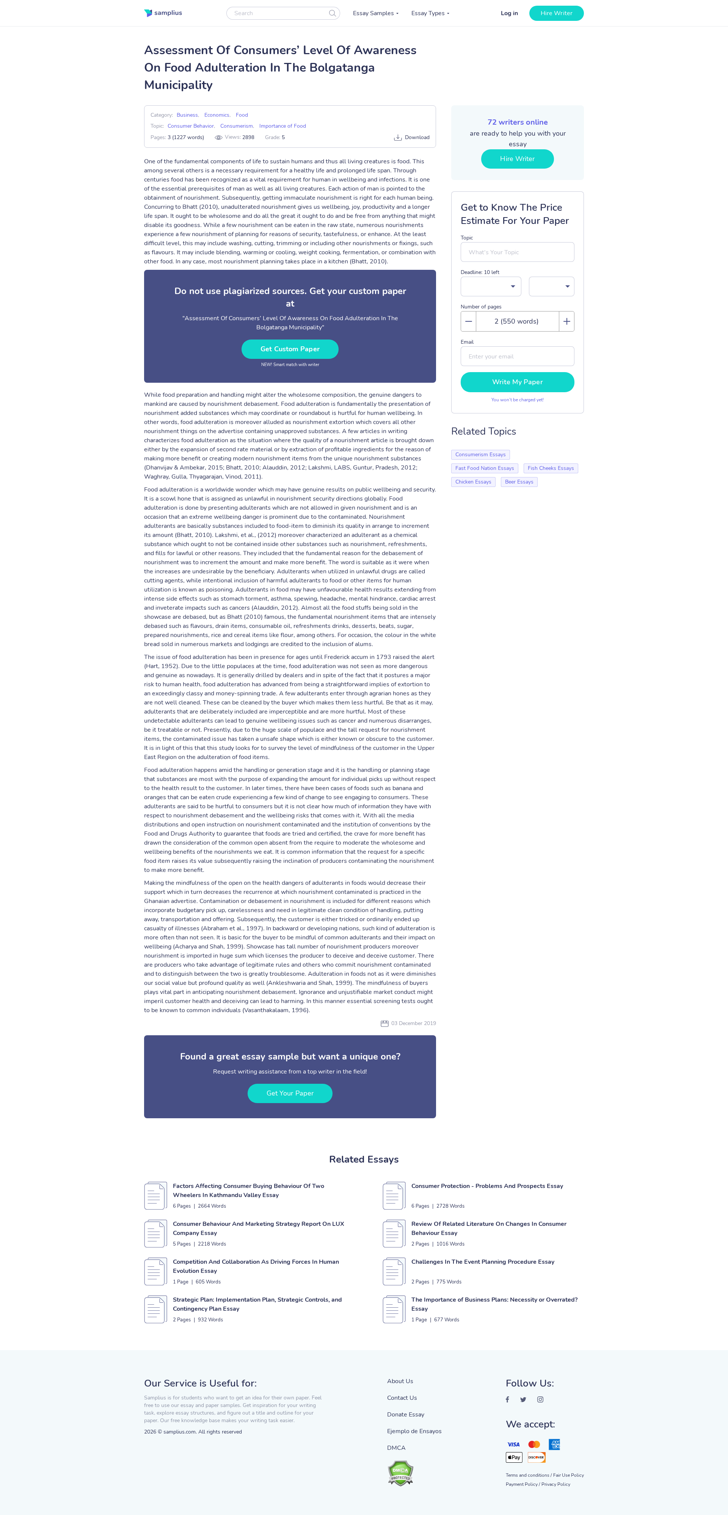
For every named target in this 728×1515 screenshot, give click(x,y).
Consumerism (236, 126)
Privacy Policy (555, 1484)
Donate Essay (405, 1414)
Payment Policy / (523, 1484)
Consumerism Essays (480, 454)
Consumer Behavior (191, 126)
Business (187, 115)
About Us (400, 1381)
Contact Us (402, 1398)
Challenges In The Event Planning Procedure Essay (482, 1262)
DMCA (396, 1448)
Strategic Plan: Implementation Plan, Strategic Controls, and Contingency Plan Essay (257, 1304)
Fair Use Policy (568, 1475)
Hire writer (557, 13)
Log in (509, 13)
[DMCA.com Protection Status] (414, 1469)
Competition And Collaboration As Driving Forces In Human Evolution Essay (256, 1266)
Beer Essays (519, 481)
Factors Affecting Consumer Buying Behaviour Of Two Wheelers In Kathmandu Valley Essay (248, 1190)
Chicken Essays (473, 481)
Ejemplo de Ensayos (414, 1431)
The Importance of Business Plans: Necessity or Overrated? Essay (494, 1304)
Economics (216, 115)
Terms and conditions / (529, 1475)
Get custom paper (290, 349)
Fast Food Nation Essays (484, 468)
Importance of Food (282, 126)
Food (242, 115)
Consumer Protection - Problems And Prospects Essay (487, 1186)
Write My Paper (517, 382)
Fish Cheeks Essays (551, 468)
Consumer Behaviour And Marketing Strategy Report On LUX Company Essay (258, 1228)
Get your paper (290, 1093)
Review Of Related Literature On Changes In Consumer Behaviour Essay (488, 1228)
